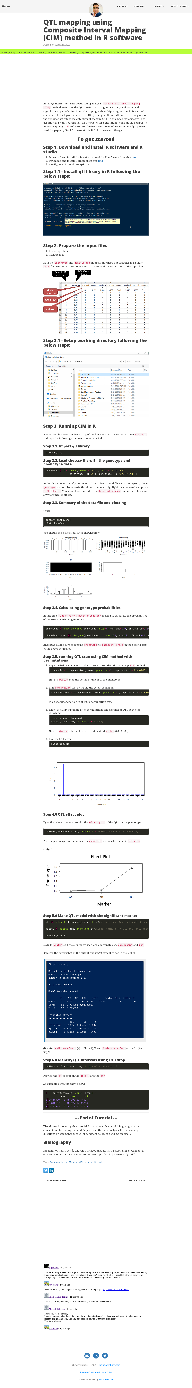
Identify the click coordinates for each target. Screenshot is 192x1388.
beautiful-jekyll (106, 1379)
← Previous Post (57, 1180)
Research (139, 6)
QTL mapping (85, 1162)
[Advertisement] (96, 76)
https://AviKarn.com (109, 1364)
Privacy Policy (105, 1372)
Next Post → (137, 1180)
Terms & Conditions (89, 1372)
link (134, 157)
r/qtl (100, 1162)
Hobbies (158, 6)
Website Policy (179, 6)
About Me (122, 6)
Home (6, 6)
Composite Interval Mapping (63, 1162)
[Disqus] (96, 1225)
